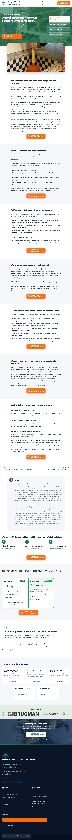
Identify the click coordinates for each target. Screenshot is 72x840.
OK (28, 835)
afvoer (54, 102)
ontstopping (15, 326)
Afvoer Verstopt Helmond (8, 791)
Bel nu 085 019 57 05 (10, 819)
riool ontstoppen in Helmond (51, 96)
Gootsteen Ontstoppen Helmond (9, 794)
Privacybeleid (8, 836)
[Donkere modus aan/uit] (55, 3)
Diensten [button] (29, 3)
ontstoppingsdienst (37, 243)
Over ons (43, 3)
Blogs (37, 3)
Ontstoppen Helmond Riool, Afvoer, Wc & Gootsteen (14, 3)
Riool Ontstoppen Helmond (12, 14)
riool (38, 92)
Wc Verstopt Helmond (7, 801)
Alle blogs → (34, 807)
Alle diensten (5, 804)
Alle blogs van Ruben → (20, 528)
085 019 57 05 (37, 128)
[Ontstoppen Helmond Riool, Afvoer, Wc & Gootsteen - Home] (3, 3)
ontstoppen (42, 326)
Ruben (5, 31)
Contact (50, 3)
